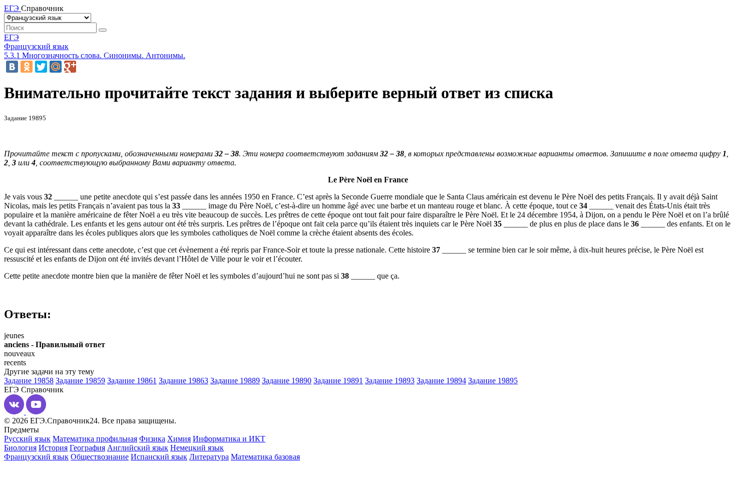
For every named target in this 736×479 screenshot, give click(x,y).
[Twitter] (41, 67)
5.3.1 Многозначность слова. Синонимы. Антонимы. (94, 55)
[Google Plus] (70, 67)
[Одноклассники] (27, 67)
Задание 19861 (132, 380)
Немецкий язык (197, 447)
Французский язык (36, 46)
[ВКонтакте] (12, 67)
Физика (152, 438)
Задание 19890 (286, 380)
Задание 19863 (183, 380)
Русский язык (27, 438)
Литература (209, 456)
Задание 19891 (338, 380)
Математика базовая (265, 456)
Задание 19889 (235, 380)
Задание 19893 (390, 380)
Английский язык (137, 447)
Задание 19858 (29, 380)
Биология (20, 447)
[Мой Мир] (56, 67)
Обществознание (100, 456)
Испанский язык (159, 456)
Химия (179, 438)
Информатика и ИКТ (229, 438)
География (87, 447)
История (53, 447)
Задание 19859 (80, 380)
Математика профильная (95, 438)
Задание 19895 (493, 380)
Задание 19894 (441, 380)
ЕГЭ (11, 37)
